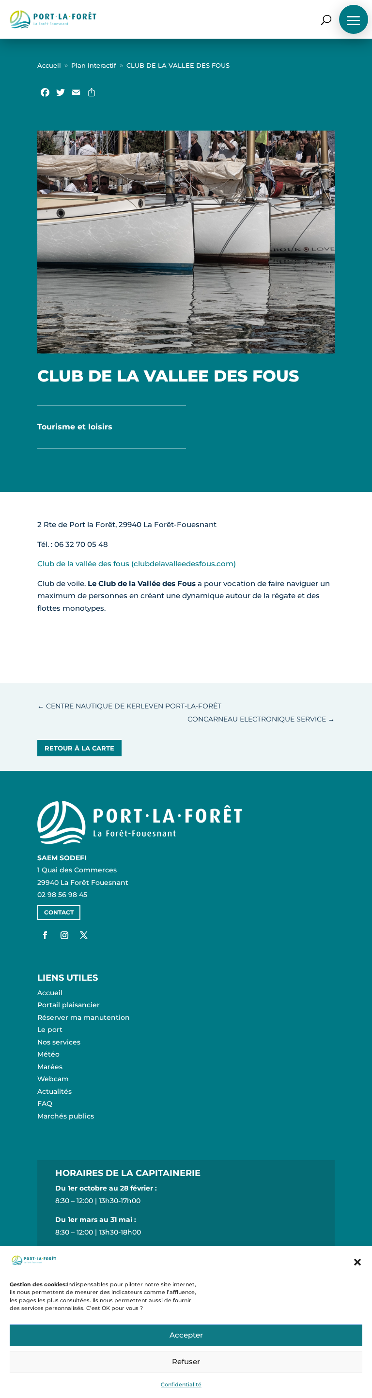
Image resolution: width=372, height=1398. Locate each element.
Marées (49, 1066)
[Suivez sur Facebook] (45, 935)
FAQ (44, 1103)
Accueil (38, 58)
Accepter (186, 1334)
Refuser (186, 1361)
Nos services (58, 1042)
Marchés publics (65, 1116)
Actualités (54, 1091)
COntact (59, 912)
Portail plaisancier (68, 1005)
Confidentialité (181, 1384)
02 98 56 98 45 (62, 894)
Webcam (53, 1078)
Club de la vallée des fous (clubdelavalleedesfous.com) (136, 563)
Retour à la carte (79, 748)
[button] (357, 1262)
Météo (48, 1054)
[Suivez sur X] (84, 935)
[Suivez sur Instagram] (64, 935)
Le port (49, 1029)
